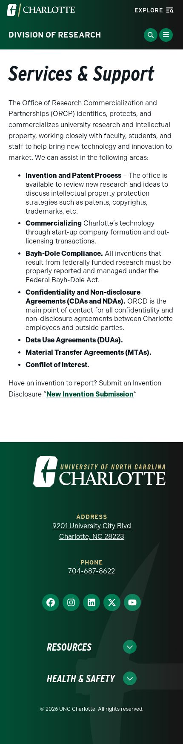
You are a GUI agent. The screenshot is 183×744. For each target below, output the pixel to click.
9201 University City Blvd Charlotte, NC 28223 (91, 531)
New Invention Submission (90, 394)
